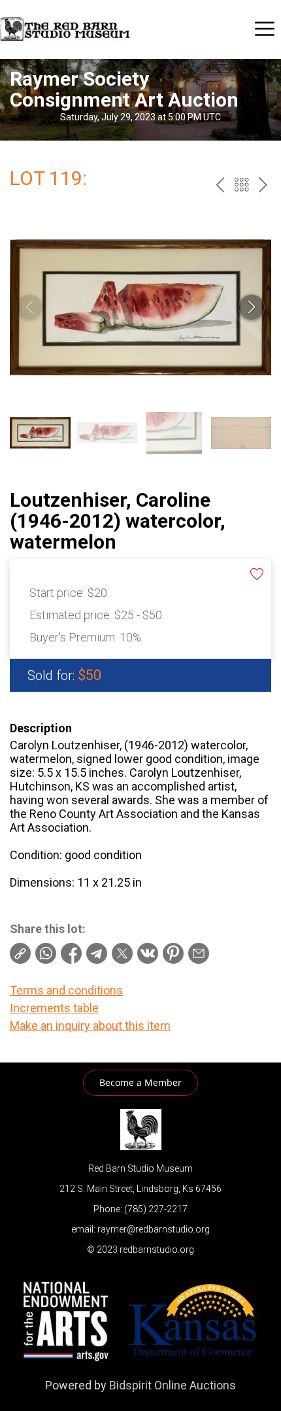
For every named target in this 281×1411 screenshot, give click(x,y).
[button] (252, 307)
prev (220, 185)
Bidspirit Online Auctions (172, 1385)
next (263, 185)
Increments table (54, 1008)
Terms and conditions (66, 990)
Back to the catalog (241, 185)
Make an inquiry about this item (90, 1025)
